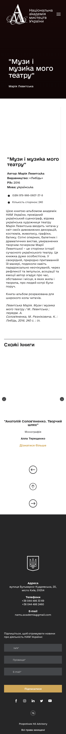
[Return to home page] (29, 14)
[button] (16, 701)
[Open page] (33, 385)
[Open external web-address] (33, 713)
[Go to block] (33, 486)
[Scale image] (33, 129)
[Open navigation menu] (58, 14)
